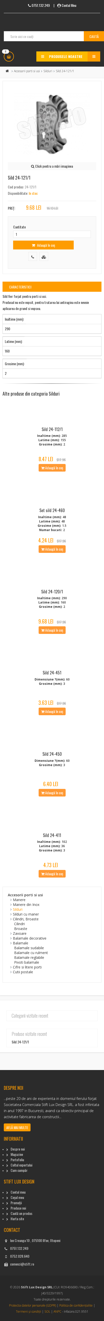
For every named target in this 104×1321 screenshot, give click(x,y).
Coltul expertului (21, 1165)
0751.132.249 (19, 1248)
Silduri (47, 71)
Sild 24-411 (52, 835)
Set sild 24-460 (52, 510)
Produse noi (18, 1208)
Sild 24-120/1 (52, 592)
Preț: (11, 208)
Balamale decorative (29, 938)
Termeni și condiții (28, 1311)
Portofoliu (17, 1159)
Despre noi (18, 1149)
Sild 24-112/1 (52, 429)
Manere (19, 899)
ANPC (57, 1311)
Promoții (16, 1202)
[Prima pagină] (7, 71)
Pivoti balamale (26, 962)
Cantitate (19, 226)
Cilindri (19, 923)
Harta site (17, 1218)
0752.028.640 (19, 1256)
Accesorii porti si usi (27, 71)
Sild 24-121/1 (20, 1041)
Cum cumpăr (19, 1170)
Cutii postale (23, 971)
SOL (47, 1311)
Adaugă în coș (45, 245)
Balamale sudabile (29, 947)
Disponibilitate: (18, 193)
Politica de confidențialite (76, 1305)
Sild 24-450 (52, 754)
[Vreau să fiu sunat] (32, 256)
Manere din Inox (26, 904)
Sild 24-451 (52, 673)
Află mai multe (17, 1127)
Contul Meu (69, 5)
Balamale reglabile (29, 957)
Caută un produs (21, 1213)
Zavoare (20, 933)
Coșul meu (17, 1197)
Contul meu (18, 1192)
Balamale (20, 943)
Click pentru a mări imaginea (53, 166)
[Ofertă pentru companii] (43, 256)
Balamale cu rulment (31, 952)
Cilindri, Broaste (26, 919)
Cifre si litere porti (27, 967)
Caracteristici (20, 286)
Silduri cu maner (26, 914)
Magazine (17, 1154)
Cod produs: (16, 186)
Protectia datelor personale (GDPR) (32, 1305)
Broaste (20, 928)
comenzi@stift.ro (22, 1264)
